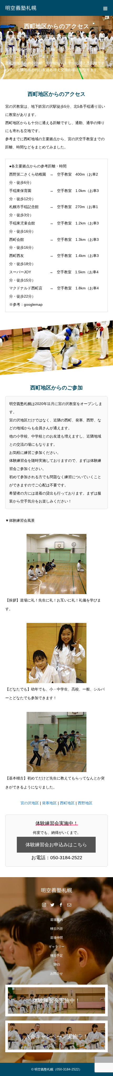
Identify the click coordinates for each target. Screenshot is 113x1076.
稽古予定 (56, 955)
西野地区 (85, 803)
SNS (56, 964)
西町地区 (67, 803)
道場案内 (56, 920)
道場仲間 (56, 937)
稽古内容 (56, 929)
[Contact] (69, 904)
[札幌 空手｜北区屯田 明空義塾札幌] (56, 890)
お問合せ (56, 973)
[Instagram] (44, 904)
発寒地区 (49, 803)
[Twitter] (52, 904)
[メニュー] (105, 8)
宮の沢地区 (29, 803)
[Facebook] (60, 904)
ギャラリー (56, 946)
